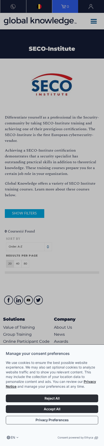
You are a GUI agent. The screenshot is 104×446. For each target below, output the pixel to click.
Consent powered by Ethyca (75, 437)
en (13, 437)
